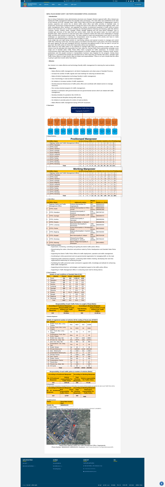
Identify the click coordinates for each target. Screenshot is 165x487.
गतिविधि (53, 4)
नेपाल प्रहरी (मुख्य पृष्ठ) (57, 468)
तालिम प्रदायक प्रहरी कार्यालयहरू (28, 466)
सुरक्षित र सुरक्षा (73, 4)
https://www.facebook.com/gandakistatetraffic (99, 447)
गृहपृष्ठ (40, 4)
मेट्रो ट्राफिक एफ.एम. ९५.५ (57, 466)
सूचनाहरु (65, 4)
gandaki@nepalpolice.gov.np (90, 471)
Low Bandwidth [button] (138, 4)
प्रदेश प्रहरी (25, 463)
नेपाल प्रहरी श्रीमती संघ (57, 463)
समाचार (59, 4)
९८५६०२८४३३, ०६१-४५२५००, (89, 468)
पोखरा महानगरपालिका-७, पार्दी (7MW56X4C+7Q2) (93, 465)
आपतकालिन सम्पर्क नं (28, 1)
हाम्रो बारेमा (46, 4)
